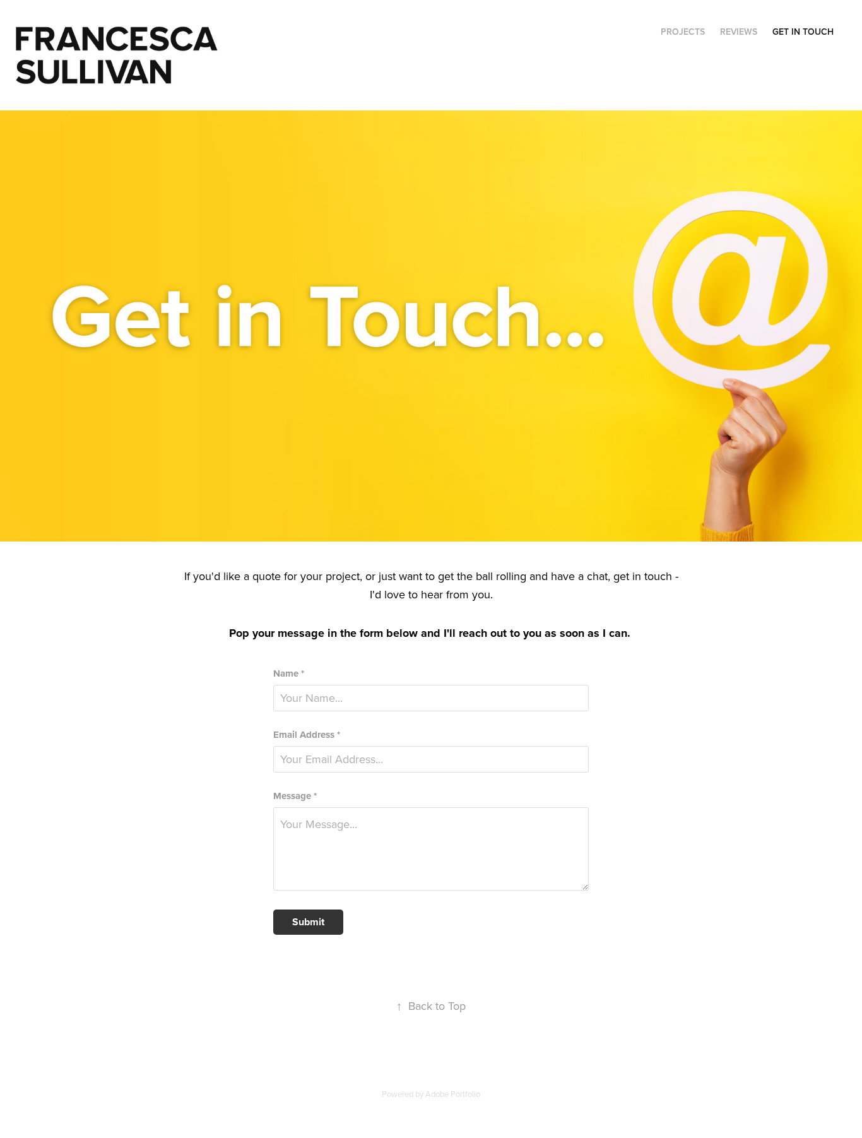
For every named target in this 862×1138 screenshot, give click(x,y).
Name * (288, 674)
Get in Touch (803, 31)
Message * (295, 796)
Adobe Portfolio (452, 1093)
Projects (683, 31)
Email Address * (306, 735)
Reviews (738, 31)
